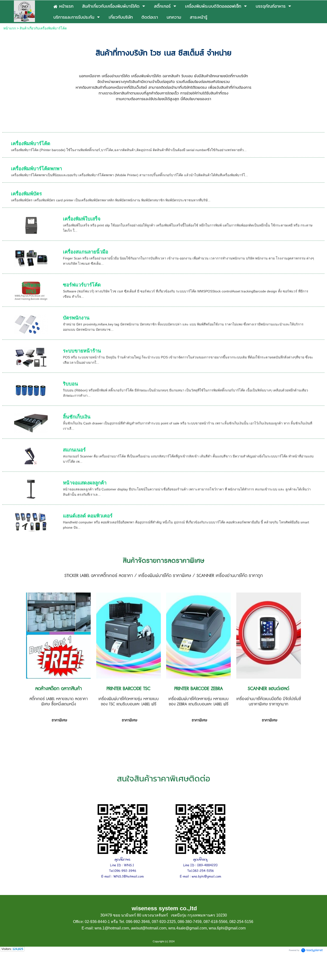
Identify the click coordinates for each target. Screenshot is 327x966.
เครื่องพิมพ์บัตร (26, 193)
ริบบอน (70, 383)
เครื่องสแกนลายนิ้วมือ (85, 251)
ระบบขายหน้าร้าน (82, 350)
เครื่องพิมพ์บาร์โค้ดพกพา (36, 168)
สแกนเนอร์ (74, 449)
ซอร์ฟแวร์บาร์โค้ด (82, 284)
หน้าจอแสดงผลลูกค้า (85, 482)
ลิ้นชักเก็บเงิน (76, 416)
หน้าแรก (10, 28)
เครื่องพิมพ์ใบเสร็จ (82, 218)
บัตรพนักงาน (76, 317)
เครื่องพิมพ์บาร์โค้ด (30, 143)
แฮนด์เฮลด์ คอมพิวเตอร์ (88, 515)
